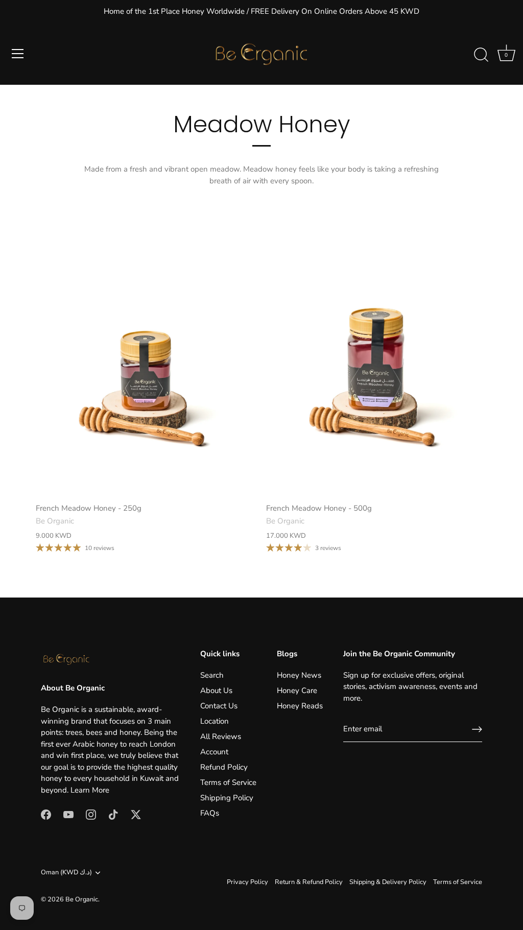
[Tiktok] (113, 813)
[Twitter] (136, 813)
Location (214, 721)
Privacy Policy (247, 882)
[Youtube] (68, 813)
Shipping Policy (226, 798)
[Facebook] (46, 813)
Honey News (299, 675)
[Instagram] (91, 813)
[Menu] (18, 53)
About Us (216, 690)
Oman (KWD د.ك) (66, 873)
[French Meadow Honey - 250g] (146, 359)
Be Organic (81, 899)
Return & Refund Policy (309, 882)
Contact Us (218, 706)
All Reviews (220, 736)
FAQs (209, 813)
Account (214, 752)
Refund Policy (224, 767)
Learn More (89, 790)
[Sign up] (477, 729)
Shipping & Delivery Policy (387, 882)
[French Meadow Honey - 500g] (376, 359)
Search (212, 675)
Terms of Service (228, 782)
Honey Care (297, 690)
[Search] (481, 55)
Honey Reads (300, 706)
